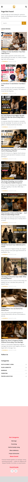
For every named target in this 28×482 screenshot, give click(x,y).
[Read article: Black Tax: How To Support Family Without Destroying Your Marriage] (14, 330)
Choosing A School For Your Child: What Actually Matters (13, 278)
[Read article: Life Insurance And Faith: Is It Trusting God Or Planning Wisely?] (14, 138)
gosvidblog (5, 61)
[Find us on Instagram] (15, 471)
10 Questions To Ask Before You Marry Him (13, 84)
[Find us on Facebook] (12, 471)
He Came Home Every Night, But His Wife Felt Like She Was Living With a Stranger (12, 117)
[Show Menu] (2, 6)
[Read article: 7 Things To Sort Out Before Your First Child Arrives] (14, 41)
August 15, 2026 (12, 127)
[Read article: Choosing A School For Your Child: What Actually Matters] (14, 266)
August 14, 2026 (12, 286)
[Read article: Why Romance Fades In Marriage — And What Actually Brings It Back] (14, 202)
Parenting (5, 48)
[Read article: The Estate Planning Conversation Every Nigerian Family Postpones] (14, 170)
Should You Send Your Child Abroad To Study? (13, 246)
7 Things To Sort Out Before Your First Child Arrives (13, 53)
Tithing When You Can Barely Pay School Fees (11, 309)
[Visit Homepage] (14, 6)
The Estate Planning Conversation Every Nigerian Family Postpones (12, 182)
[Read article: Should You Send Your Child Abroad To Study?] (14, 234)
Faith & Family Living (8, 146)
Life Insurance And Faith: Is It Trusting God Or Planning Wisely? (13, 150)
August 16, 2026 (12, 61)
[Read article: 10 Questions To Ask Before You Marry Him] (14, 73)
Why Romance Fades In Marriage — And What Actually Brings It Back (14, 214)
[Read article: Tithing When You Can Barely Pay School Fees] (14, 298)
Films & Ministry (6, 367)
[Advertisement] (14, 2)
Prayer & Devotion (7, 376)
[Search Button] (26, 6)
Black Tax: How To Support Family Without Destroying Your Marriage (12, 341)
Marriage (4, 80)
